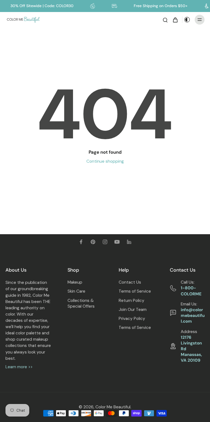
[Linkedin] (129, 242)
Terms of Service (135, 291)
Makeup (75, 282)
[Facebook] (81, 242)
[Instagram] (105, 242)
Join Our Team (133, 309)
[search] (165, 19)
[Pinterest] (93, 242)
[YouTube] (117, 242)
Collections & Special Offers (81, 303)
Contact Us (130, 282)
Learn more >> (19, 367)
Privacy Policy (132, 318)
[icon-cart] (175, 19)
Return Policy (131, 300)
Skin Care (76, 291)
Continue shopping (105, 161)
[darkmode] (187, 19)
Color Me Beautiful (112, 407)
